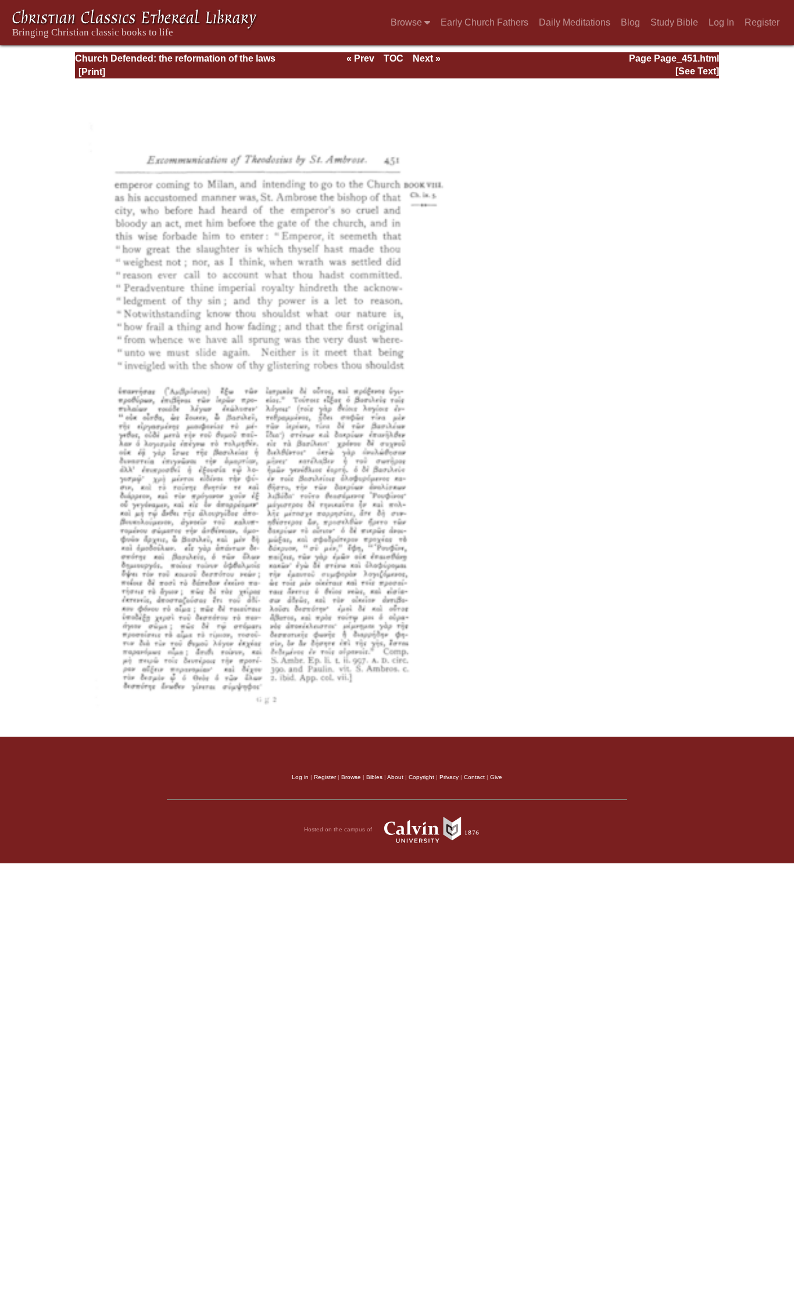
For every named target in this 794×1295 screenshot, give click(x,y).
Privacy (449, 777)
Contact (474, 777)
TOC (393, 58)
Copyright (421, 777)
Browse (407, 22)
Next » (427, 58)
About (395, 777)
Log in (300, 777)
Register (762, 22)
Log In (721, 22)
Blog (630, 22)
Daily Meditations (574, 22)
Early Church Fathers (484, 22)
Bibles (374, 777)
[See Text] (697, 71)
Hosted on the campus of (339, 829)
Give (496, 777)
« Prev (360, 58)
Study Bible (674, 22)
